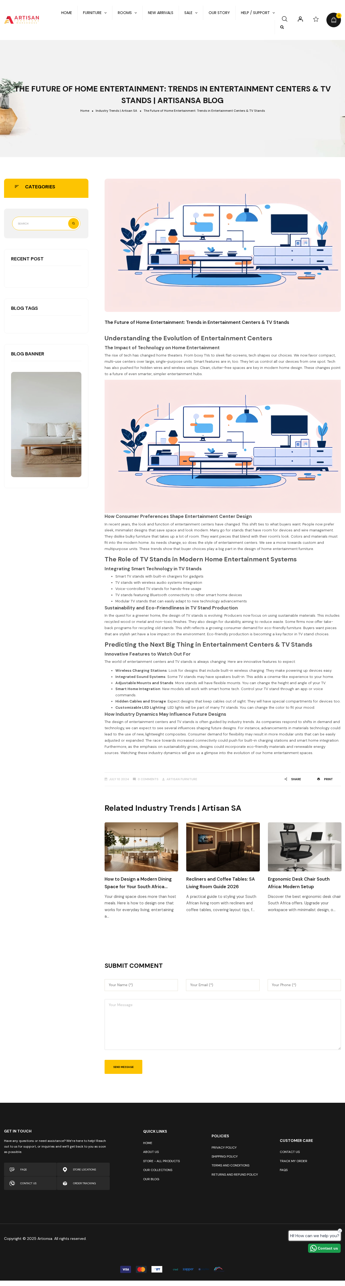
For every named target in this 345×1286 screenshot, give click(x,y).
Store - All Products (161, 1161)
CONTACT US (28, 1183)
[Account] (300, 19)
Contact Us (290, 1152)
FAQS (23, 1169)
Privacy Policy (224, 1147)
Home (84, 111)
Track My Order (293, 1161)
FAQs (284, 1170)
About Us (151, 1152)
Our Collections (157, 1170)
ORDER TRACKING (84, 1183)
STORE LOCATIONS (84, 1169)
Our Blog (151, 1179)
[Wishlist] (316, 19)
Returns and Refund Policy (235, 1174)
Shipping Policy (225, 1156)
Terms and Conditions (230, 1165)
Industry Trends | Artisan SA (116, 111)
